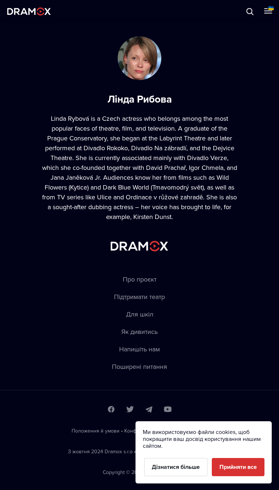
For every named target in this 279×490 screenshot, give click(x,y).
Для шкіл (139, 314)
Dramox (29, 11)
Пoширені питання (139, 366)
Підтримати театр (139, 296)
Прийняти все (238, 467)
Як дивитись (139, 331)
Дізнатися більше (176, 467)
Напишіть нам (139, 349)
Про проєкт (140, 279)
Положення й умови (96, 430)
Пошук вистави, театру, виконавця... (78, 11)
